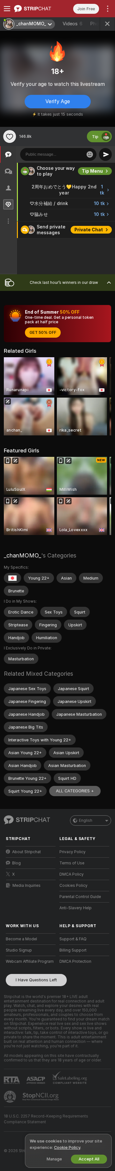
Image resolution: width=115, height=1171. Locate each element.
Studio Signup (19, 950)
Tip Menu (92, 171)
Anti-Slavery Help (75, 908)
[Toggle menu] (7, 8)
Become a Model (21, 939)
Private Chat (88, 229)
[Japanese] (12, 578)
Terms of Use (71, 863)
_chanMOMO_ (22, 555)
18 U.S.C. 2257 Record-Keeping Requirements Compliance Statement (46, 1119)
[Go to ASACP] (36, 1080)
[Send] (105, 154)
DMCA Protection (75, 961)
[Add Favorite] (9, 136)
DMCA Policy (71, 874)
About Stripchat (26, 852)
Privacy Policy (72, 852)
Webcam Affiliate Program (30, 961)
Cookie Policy (67, 1147)
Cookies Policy (73, 885)
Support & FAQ (73, 939)
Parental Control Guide (80, 897)
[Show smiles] (90, 154)
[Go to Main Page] (35, 8)
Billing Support (73, 950)
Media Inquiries (26, 885)
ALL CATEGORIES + (75, 790)
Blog (16, 863)
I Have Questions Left (36, 979)
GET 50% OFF (42, 332)
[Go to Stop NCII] (41, 1097)
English (85, 820)
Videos (72, 24)
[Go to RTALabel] (12, 1080)
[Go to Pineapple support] (10, 1097)
